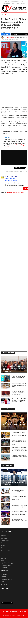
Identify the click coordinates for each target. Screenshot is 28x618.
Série (2, 542)
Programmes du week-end (7, 549)
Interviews (3, 558)
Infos (21, 1)
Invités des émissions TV (6, 563)
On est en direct (4, 578)
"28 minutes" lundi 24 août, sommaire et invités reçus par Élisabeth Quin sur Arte (18, 393)
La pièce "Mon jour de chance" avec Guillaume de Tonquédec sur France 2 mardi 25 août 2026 (19, 449)
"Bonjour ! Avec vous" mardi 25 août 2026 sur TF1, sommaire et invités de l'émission (14, 368)
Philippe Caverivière (19, 192)
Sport (2, 547)
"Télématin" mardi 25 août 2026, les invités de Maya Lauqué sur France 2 (19, 385)
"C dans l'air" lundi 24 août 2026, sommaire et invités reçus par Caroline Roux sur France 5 (19, 400)
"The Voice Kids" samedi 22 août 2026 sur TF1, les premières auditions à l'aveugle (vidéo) (19, 513)
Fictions (13, 3)
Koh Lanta (3, 576)
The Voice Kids (4, 584)
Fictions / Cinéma (5, 540)
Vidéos (2, 560)
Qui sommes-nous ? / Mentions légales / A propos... (14, 615)
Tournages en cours (5, 562)
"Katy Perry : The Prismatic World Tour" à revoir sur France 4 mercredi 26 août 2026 (14, 424)
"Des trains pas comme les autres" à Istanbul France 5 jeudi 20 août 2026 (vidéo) (19, 521)
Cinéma (18, 3)
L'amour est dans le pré (6, 579)
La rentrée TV (4, 567)
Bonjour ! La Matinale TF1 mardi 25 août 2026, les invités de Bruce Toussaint (19, 378)
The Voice (3, 583)
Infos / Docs (4, 538)
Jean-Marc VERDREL (10, 37)
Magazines (7, 1)
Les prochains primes (6, 565)
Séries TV (23, 3)
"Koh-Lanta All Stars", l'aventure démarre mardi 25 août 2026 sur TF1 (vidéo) (19, 457)
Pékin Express (4, 581)
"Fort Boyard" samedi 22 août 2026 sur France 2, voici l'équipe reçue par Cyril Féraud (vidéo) (19, 505)
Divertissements (15, 1)
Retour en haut (23, 196)
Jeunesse (3, 545)
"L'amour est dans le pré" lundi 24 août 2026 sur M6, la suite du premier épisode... (19, 498)
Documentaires (6, 3)
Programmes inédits (5, 550)
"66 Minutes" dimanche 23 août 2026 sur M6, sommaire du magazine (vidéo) (19, 490)
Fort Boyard (4, 574)
